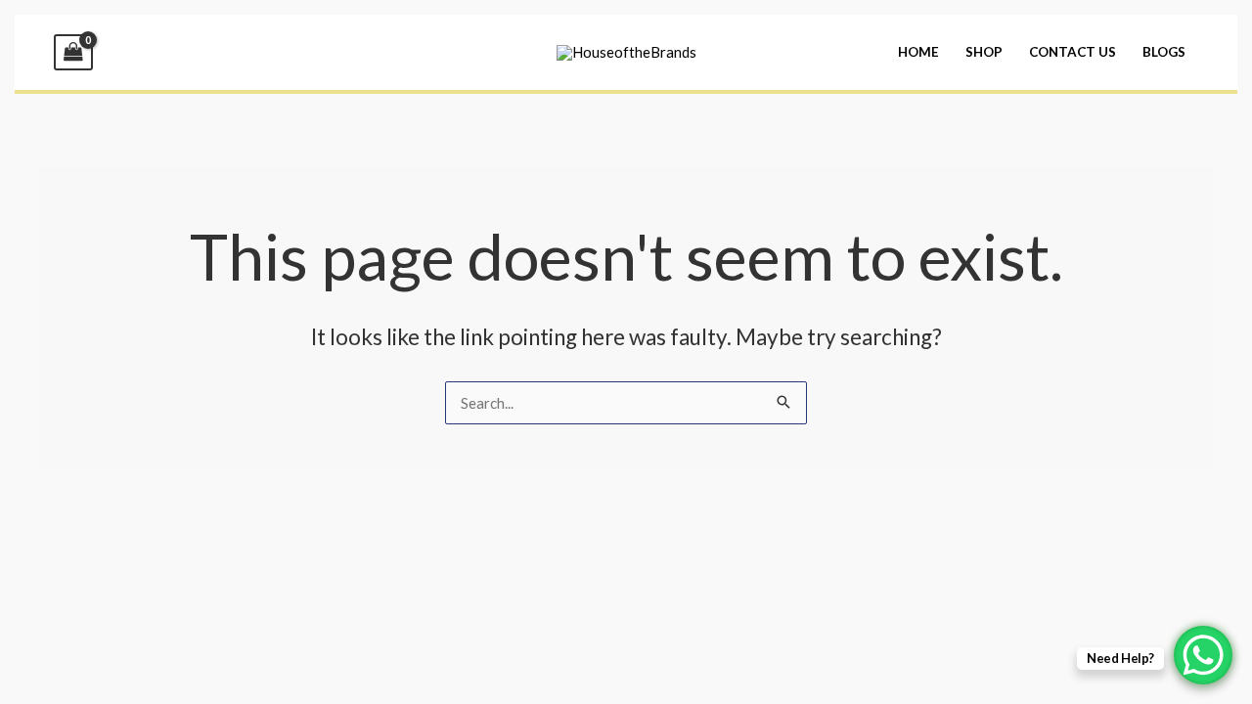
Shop (984, 52)
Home (918, 52)
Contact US (1072, 52)
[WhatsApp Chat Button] (1203, 655)
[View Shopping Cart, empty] (73, 52)
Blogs (1163, 52)
